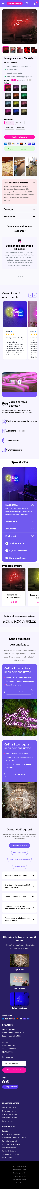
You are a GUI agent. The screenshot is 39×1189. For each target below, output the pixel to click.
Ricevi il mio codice (29, 601)
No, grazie (29, 605)
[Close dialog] (38, 587)
